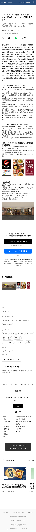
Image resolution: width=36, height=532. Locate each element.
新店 (9, 338)
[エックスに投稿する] (8, 37)
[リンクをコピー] (25, 37)
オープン (30, 333)
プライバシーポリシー (18, 512)
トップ (5, 384)
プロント (17, 338)
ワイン (5, 333)
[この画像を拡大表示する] (9, 286)
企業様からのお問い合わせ (18, 521)
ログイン (21, 2)
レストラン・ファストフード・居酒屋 (15, 320)
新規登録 (28, 2)
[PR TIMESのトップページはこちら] (8, 2)
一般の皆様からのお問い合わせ (18, 525)
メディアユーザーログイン (18, 241)
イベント (6, 311)
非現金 (28, 342)
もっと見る (31, 460)
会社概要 (5, 512)
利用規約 (30, 512)
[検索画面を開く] (34, 2)
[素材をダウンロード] (21, 37)
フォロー (18, 406)
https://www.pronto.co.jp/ (9, 351)
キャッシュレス (8, 342)
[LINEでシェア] (16, 37)
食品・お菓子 (7, 324)
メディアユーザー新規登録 (18, 251)
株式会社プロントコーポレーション (18, 397)
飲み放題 (20, 333)
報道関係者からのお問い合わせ (18, 516)
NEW (12, 333)
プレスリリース (13, 384)
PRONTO (20, 342)
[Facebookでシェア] (12, 37)
